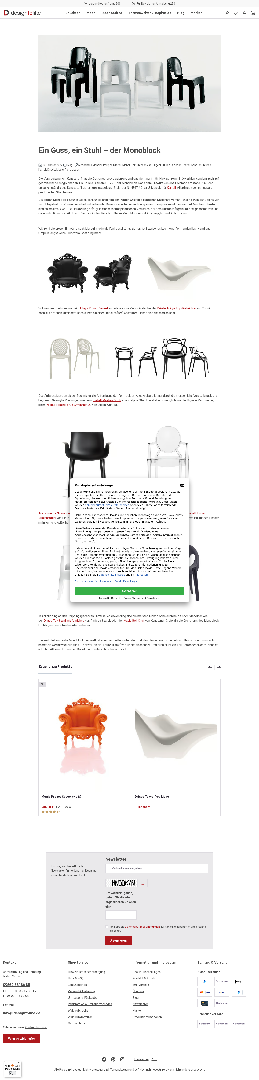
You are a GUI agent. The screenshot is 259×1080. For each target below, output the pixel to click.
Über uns (138, 991)
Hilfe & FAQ (75, 978)
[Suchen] (227, 12)
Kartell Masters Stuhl (107, 400)
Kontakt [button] (9, 962)
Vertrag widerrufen (21, 1038)
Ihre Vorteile (141, 985)
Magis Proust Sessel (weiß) (61, 796)
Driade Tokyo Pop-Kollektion (176, 308)
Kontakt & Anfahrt (145, 978)
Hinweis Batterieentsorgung (86, 972)
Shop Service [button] (78, 962)
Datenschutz (76, 1023)
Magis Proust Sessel (94, 308)
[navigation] (214, 667)
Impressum (141, 1059)
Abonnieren (118, 940)
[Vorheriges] (209, 667)
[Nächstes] (219, 667)
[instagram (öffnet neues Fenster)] (122, 1059)
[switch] (12, 1073)
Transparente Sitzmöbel (54, 513)
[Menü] (19, 1063)
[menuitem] (97, 973)
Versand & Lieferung (81, 991)
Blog (136, 997)
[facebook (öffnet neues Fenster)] (104, 1059)
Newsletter (140, 1004)
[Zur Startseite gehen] (22, 13)
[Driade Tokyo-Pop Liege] (176, 737)
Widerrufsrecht (78, 1010)
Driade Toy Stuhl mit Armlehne (64, 620)
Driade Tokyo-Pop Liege (152, 796)
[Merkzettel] (236, 12)
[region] (129, 740)
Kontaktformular (36, 1027)
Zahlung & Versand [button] (212, 962)
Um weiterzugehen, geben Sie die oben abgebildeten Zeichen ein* (120, 899)
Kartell (171, 187)
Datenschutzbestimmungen (142, 926)
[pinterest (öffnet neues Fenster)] (113, 1059)
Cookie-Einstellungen (147, 972)
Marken (137, 1010)
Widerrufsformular (80, 1017)
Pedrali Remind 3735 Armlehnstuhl (68, 405)
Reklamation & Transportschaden (90, 1004)
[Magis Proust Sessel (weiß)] (83, 737)
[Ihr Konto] (244, 12)
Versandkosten (119, 1069)
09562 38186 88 (16, 984)
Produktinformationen (147, 1017)
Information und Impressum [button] (154, 962)
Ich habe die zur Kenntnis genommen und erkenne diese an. (158, 928)
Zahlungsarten (77, 985)
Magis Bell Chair (133, 620)
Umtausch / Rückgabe (82, 997)
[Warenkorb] (253, 12)
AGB (154, 1059)
